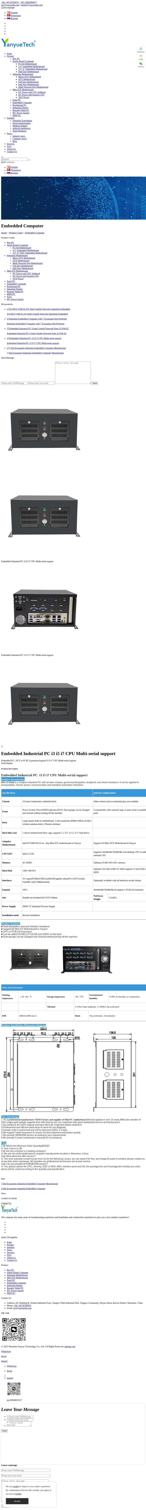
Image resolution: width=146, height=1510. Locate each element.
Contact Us (12, 151)
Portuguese (15, 15)
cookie (16, 1486)
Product (10, 56)
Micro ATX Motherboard (29, 77)
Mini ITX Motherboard (23, 89)
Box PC (16, 58)
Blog (15, 141)
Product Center (16, 233)
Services (10, 144)
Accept (17, 1501)
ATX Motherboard (26, 79)
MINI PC (17, 115)
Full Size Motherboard (28, 82)
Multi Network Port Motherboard (33, 87)
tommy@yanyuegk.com (32, 5)
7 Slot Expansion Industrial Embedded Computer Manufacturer (29, 1183)
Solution (10, 118)
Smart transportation (22, 123)
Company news (20, 138)
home (9, 53)
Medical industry (20, 126)
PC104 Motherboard (27, 64)
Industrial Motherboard (23, 74)
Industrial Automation (22, 120)
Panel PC (17, 100)
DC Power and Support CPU (31, 95)
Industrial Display (21, 107)
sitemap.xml (69, 1346)
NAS (9, 297)
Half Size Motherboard (28, 71)
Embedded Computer (22, 102)
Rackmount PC (19, 105)
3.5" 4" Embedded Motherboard (32, 69)
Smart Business (19, 131)
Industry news (19, 136)
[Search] (2, 157)
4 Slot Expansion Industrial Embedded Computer (23, 1188)
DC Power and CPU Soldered (31, 92)
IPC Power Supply (21, 113)
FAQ (9, 146)
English (14, 12)
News (9, 133)
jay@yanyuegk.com (10, 5)
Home (4, 233)
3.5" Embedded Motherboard (31, 66)
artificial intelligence (22, 128)
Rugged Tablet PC (21, 110)
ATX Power (23, 97)
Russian (14, 18)
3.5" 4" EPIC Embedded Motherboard (30, 253)
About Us (11, 149)
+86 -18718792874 (10, 2)
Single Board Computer (23, 61)
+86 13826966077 (28, 2)
